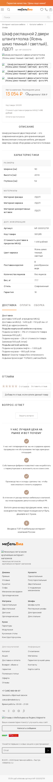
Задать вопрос (26, 415)
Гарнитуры (7, 625)
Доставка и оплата (11, 660)
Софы (5, 587)
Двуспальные (34, 584)
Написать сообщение (26, 728)
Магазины (33, 655)
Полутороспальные (37, 580)
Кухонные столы (10, 633)
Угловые (6, 580)
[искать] (48, 17)
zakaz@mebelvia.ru (11, 699)
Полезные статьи (10, 673)
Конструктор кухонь (11, 637)
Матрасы (6, 601)
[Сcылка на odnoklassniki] (8, 711)
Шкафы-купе (34, 604)
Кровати (32, 572)
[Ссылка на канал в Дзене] (18, 711)
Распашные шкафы (37, 608)
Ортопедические (10, 595)
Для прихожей (35, 612)
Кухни (5, 622)
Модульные (7, 629)
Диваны (6, 572)
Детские (6, 612)
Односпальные (35, 576)
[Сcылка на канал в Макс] (13, 711)
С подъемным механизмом (34, 589)
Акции (5, 655)
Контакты (32, 664)
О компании (33, 651)
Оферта (5, 678)
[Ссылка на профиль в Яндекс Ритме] (23, 711)
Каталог (6, 651)
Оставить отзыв (39, 386)
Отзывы (5, 682)
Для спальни (34, 616)
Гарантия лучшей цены (39, 660)
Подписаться (48, 750)
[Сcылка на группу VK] (3, 711)
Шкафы (31, 601)
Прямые (5, 576)
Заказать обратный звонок (14, 695)
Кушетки (6, 584)
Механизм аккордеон (12, 591)
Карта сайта (34, 669)
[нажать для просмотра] (26, 65)
